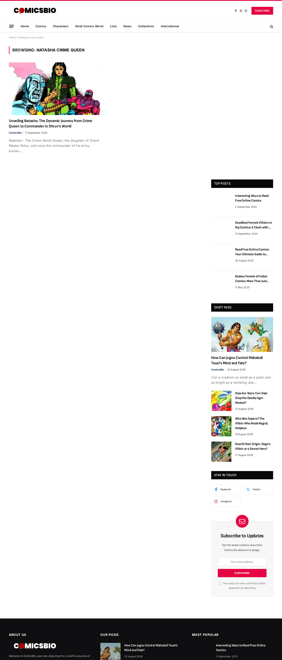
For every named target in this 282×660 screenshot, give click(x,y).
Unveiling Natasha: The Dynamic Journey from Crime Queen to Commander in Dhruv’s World (50, 124)
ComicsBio (15, 132)
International (170, 26)
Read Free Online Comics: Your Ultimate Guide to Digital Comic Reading (252, 252)
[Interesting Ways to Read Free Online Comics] (221, 203)
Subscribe (262, 10)
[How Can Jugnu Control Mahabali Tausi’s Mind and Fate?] (242, 334)
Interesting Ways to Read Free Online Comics (252, 198)
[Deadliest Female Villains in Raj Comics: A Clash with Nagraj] (221, 230)
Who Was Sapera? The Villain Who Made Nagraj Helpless (251, 423)
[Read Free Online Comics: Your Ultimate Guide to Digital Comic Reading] (221, 257)
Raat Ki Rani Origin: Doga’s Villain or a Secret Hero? (252, 446)
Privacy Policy (258, 583)
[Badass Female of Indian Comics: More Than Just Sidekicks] (221, 284)
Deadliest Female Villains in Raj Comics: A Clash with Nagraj (253, 225)
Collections (146, 26)
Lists (113, 26)
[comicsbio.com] (35, 10)
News (127, 26)
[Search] (271, 26)
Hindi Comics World (89, 26)
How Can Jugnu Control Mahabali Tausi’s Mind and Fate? (237, 360)
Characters (61, 26)
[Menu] (11, 26)
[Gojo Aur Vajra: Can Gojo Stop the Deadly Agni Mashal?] (221, 401)
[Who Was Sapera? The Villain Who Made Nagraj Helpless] (221, 426)
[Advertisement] (242, 108)
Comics (41, 26)
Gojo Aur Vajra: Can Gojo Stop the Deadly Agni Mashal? (251, 398)
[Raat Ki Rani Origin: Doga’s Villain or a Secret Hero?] (221, 452)
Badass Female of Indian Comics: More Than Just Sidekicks (251, 279)
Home (25, 26)
